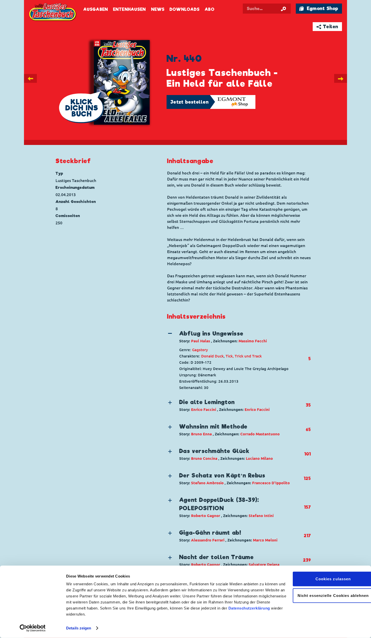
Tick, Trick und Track (244, 356)
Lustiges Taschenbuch (53, 12)
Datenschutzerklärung (249, 608)
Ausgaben (95, 9)
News (158, 9)
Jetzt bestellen (189, 102)
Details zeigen (78, 628)
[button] (235, 337)
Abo (209, 9)
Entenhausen (129, 9)
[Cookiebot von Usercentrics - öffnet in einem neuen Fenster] (33, 628)
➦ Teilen (327, 26)
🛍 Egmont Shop (318, 8)
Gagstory (200, 350)
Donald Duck (212, 356)
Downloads (185, 9)
